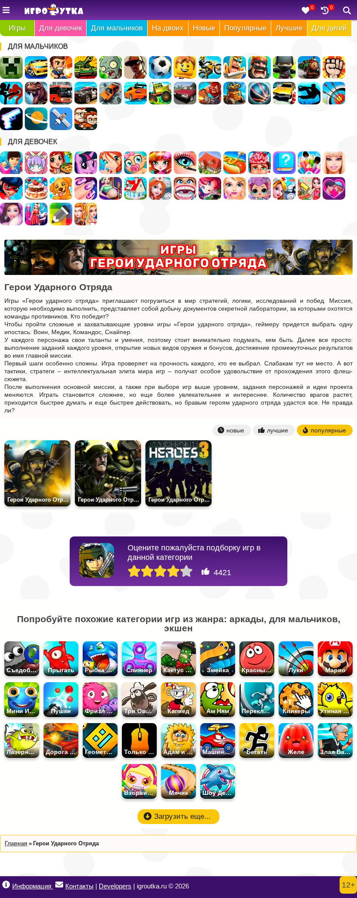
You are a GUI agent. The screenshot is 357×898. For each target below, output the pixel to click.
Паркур (309, 93)
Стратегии (259, 67)
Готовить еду (61, 162)
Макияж (185, 162)
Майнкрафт (11, 67)
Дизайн (36, 214)
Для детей (329, 28)
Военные (210, 93)
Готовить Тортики (36, 188)
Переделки (135, 188)
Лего (185, 67)
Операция (259, 162)
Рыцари (234, 67)
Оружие (11, 118)
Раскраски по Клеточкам (61, 214)
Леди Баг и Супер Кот (11, 188)
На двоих (168, 28)
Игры (17, 28)
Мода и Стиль (11, 214)
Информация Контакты (53, 886)
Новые (204, 28)
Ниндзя (284, 67)
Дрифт (135, 93)
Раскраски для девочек (309, 162)
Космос (36, 118)
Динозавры (36, 93)
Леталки (61, 118)
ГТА (135, 67)
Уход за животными (61, 188)
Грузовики (160, 93)
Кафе (234, 162)
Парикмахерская (160, 162)
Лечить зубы (185, 188)
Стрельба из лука (334, 93)
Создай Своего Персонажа (36, 162)
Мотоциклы (210, 67)
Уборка (309, 188)
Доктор (284, 188)
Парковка (284, 93)
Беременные (110, 188)
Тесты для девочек (284, 162)
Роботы (234, 93)
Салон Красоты (234, 188)
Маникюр (85, 188)
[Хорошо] (173, 571)
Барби (334, 162)
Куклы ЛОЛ (259, 188)
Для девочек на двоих (85, 214)
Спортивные (259, 93)
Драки (334, 67)
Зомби (110, 67)
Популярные (245, 28)
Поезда (309, 67)
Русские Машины (185, 93)
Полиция (85, 93)
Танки (85, 67)
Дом (210, 162)
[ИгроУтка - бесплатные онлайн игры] (53, 10)
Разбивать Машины (110, 93)
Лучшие (289, 28)
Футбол (160, 67)
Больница (160, 188)
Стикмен (11, 93)
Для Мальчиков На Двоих (85, 118)
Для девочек (60, 28)
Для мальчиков (117, 28)
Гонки (36, 67)
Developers (115, 886)
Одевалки (11, 162)
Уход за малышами (135, 162)
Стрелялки (61, 67)
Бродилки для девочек (210, 188)
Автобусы (61, 93)
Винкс (110, 162)
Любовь (334, 188)
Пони (85, 162)
